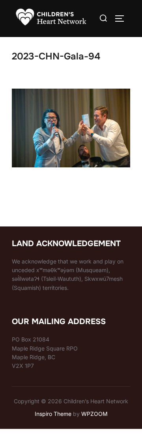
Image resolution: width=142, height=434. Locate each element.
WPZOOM (94, 413)
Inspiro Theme (53, 413)
